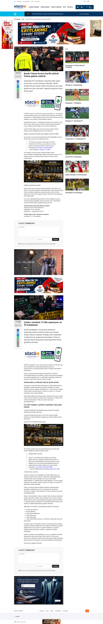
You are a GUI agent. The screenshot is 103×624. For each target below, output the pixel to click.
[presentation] (19, 14)
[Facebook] (18, 81)
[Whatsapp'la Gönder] (18, 89)
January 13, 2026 (45, 149)
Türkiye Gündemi (56, 7)
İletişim (51, 611)
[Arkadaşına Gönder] (18, 92)
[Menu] (77, 7)
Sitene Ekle (37, 1)
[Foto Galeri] (88, 1)
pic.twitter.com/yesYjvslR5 (44, 148)
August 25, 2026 (55, 469)
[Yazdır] (18, 94)
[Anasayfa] (15, 1)
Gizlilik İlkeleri (58, 611)
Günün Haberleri (26, 1)
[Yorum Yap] (18, 97)
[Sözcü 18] (20, 7)
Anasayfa (42, 611)
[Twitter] (18, 84)
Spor (64, 7)
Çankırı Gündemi (34, 7)
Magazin (70, 7)
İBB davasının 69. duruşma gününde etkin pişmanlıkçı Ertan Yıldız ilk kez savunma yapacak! (49, 13)
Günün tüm (84, 14)
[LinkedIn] (18, 86)
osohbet (17, 616)
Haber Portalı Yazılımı (21, 621)
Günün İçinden (45, 7)
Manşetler (19, 1)
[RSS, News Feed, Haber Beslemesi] (87, 610)
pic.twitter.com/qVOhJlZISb (44, 467)
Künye (47, 611)
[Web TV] (85, 1)
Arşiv (32, 1)
